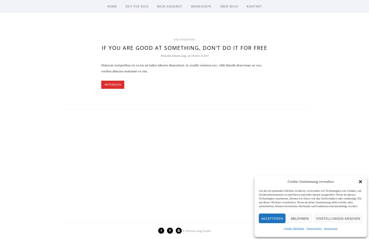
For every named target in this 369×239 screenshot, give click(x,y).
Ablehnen (300, 218)
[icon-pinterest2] (171, 231)
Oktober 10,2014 (199, 56)
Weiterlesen (112, 84)
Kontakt (254, 6)
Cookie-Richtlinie (294, 228)
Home (112, 6)
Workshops (201, 6)
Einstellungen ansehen (338, 218)
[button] (360, 182)
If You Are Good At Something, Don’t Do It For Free (184, 47)
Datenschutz (314, 228)
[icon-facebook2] (162, 231)
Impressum (331, 228)
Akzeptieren (272, 218)
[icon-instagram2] (179, 231)
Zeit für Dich (137, 6)
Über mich (229, 6)
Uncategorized (184, 39)
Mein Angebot (169, 6)
